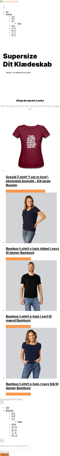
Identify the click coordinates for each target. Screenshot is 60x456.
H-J (13, 21)
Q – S (14, 30)
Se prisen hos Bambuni (18, 258)
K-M (13, 26)
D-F (13, 19)
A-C (13, 16)
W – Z (14, 35)
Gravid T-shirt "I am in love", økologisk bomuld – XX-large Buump (28, 181)
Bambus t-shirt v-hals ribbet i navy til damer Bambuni (32, 250)
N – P (14, 28)
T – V (13, 33)
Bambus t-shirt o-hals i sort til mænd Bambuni (29, 318)
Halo (19, 23)
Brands (9, 14)
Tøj (7, 12)
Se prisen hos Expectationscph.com (25, 191)
